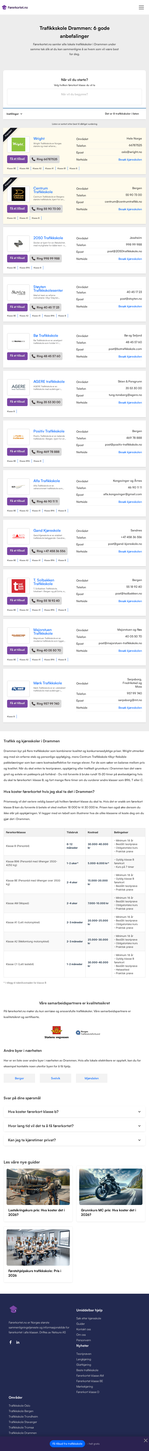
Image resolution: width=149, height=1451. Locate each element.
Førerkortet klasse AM (90, 1375)
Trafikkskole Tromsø (21, 1427)
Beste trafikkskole (87, 1370)
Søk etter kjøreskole (88, 1318)
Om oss (81, 1334)
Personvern (83, 1340)
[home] (35, 7)
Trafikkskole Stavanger (23, 1422)
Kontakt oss (83, 1329)
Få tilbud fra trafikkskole (67, 1443)
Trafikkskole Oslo (19, 1405)
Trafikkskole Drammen (23, 1433)
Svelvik (55, 1078)
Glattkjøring (83, 1364)
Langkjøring (83, 1359)
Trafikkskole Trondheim (23, 1416)
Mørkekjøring (84, 1386)
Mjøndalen (92, 1078)
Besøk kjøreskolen (130, 159)
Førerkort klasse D (87, 1392)
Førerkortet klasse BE (89, 1381)
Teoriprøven (83, 1354)
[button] (141, 7)
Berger (19, 1078)
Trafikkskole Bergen (21, 1411)
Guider (80, 1324)
